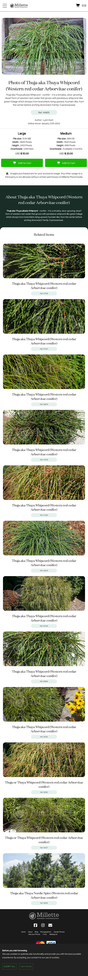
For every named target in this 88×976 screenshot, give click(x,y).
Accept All (9, 966)
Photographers (45, 932)
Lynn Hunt (48, 119)
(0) (83, 5)
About (30, 932)
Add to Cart (24, 163)
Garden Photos (59, 932)
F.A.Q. (45, 934)
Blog (36, 932)
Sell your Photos (34, 934)
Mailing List (53, 934)
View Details (26, 966)
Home (23, 932)
